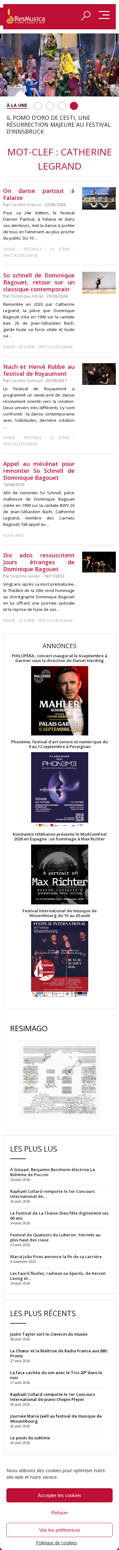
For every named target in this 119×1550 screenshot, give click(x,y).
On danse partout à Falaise (39, 194)
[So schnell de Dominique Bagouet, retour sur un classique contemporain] (99, 283)
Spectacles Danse (20, 255)
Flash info (13, 535)
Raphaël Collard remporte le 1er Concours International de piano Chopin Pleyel (52, 1396)
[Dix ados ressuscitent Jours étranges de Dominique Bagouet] (99, 562)
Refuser (59, 1512)
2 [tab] (50, 106)
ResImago (29, 1028)
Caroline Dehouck (26, 380)
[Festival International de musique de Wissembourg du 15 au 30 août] (59, 959)
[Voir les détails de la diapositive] (59, 64)
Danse (11, 249)
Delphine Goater (25, 576)
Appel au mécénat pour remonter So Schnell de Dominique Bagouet (39, 470)
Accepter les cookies (59, 1495)
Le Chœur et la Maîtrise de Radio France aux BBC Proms (59, 1353)
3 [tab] (62, 106)
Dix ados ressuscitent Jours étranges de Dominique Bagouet (39, 562)
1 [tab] (38, 106)
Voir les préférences (59, 1530)
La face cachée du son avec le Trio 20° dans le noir (56, 1375)
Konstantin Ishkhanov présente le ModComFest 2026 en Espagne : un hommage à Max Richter (60, 836)
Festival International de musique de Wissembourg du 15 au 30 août (60, 913)
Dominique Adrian (26, 296)
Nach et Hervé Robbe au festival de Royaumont (39, 370)
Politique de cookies (56, 1543)
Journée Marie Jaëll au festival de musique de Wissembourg (56, 1418)
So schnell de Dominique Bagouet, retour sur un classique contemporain (39, 282)
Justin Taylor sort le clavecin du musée (49, 1334)
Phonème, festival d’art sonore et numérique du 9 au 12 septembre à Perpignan (59, 744)
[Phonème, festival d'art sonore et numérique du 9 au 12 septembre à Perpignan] (59, 790)
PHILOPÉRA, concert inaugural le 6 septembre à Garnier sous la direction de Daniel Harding (59, 658)
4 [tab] (74, 106)
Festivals (33, 249)
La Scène (59, 249)
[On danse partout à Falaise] (99, 198)
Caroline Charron (26, 204)
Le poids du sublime (30, 1438)
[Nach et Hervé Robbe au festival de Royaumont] (99, 374)
